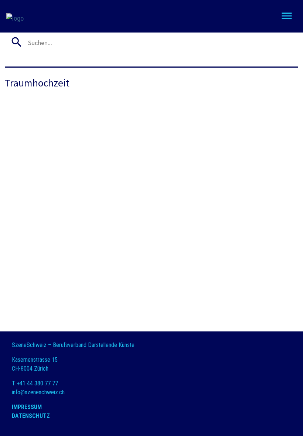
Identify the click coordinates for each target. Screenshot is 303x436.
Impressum (27, 407)
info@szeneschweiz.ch (38, 392)
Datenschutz (31, 415)
